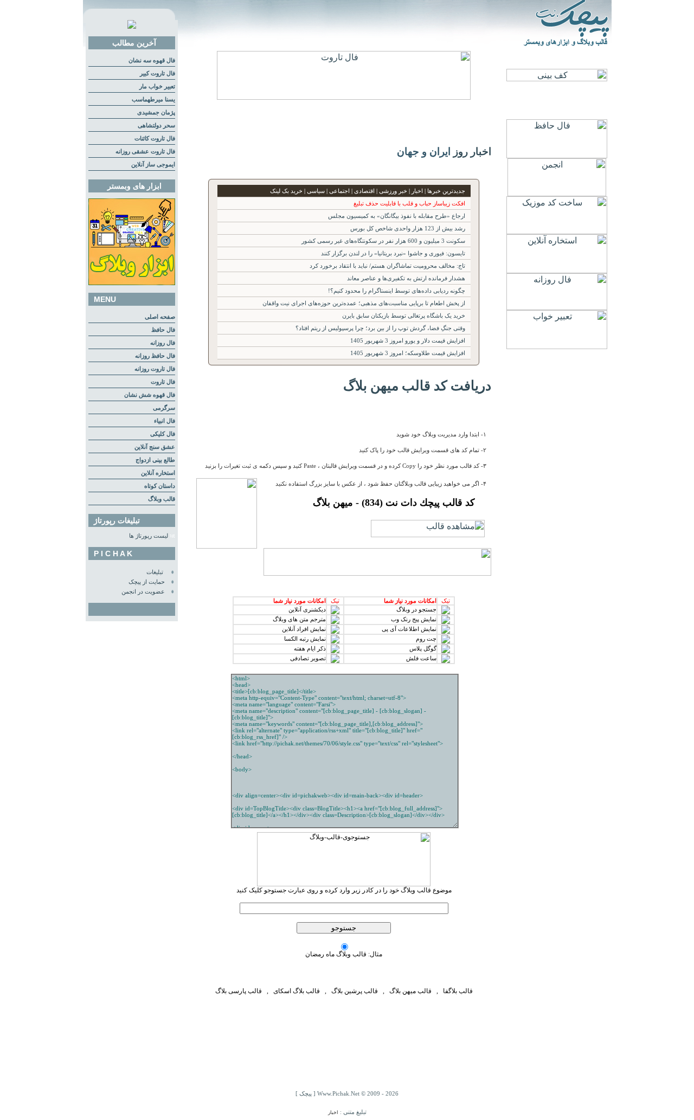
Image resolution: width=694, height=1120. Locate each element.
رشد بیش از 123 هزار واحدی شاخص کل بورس (407, 228)
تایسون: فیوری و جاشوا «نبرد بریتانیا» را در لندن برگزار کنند (393, 253)
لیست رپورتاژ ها (148, 536)
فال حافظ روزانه (155, 356)
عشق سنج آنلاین (154, 447)
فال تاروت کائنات (154, 138)
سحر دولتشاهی (156, 125)
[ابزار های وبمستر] (131, 283)
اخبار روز (472, 151)
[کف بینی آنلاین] (556, 78)
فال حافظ (163, 330)
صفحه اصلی (160, 317)
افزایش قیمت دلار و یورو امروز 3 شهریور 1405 (407, 341)
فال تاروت (163, 382)
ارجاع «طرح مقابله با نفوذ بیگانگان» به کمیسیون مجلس (396, 216)
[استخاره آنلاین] (556, 270)
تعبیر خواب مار (157, 86)
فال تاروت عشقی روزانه (145, 152)
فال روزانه (162, 343)
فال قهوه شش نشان (149, 395)
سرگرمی (164, 408)
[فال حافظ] (556, 155)
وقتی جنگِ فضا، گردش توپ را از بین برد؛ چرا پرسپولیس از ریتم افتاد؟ (380, 328)
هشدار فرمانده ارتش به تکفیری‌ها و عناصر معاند (406, 278)
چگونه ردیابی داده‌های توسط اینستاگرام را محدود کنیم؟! (396, 291)
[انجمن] (556, 193)
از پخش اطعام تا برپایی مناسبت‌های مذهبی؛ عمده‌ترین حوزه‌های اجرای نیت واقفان (363, 303)
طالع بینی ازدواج (155, 460)
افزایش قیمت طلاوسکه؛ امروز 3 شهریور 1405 (407, 353)
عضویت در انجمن (143, 592)
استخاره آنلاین (158, 473)
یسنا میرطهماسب (153, 99)
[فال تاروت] (344, 96)
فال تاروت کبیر (157, 73)
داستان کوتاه (159, 486)
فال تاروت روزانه (154, 369)
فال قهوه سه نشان (151, 60)
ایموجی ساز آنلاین (153, 165)
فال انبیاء (164, 421)
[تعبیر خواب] (556, 346)
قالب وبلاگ (161, 499)
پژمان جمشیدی (156, 112)
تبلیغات (154, 572)
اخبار (333, 1112)
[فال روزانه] (556, 307)
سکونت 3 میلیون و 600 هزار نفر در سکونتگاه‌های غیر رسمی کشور (383, 241)
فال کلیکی (162, 434)
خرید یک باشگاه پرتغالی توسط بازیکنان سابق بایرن (403, 316)
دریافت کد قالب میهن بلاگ (417, 385)
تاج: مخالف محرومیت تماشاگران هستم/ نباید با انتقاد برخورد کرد (387, 266)
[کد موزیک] (556, 231)
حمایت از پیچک (146, 582)
